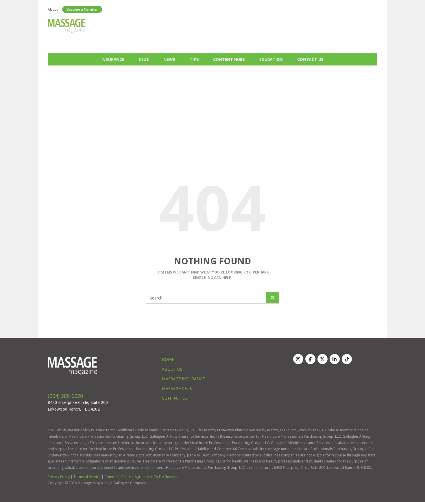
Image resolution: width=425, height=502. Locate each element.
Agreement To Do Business (157, 476)
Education (271, 59)
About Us (172, 369)
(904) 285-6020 (65, 395)
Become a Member (82, 9)
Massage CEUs (177, 388)
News (169, 59)
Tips (194, 59)
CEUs (144, 59)
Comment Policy (117, 476)
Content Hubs (229, 59)
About (53, 9)
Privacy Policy (59, 476)
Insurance (112, 59)
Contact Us (310, 59)
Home (168, 359)
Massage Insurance (183, 378)
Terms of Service (87, 476)
